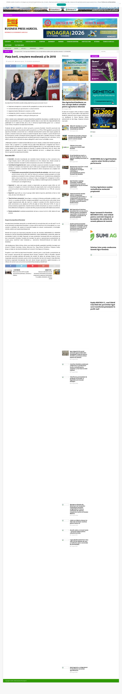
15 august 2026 (74, 176)
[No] (120, 3)
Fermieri (60, 42)
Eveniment (51, 42)
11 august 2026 (74, 372)
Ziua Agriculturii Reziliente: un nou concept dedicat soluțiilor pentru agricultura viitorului (74, 104)
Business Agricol (20, 61)
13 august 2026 (74, 204)
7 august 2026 (74, 535)
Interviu (97, 42)
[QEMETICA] (103, 104)
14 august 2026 (74, 189)
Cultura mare (19, 45)
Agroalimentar (31, 42)
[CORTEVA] (103, 80)
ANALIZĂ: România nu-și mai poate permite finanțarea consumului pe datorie (78, 127)
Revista (16, 48)
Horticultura (86, 42)
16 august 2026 (74, 161)
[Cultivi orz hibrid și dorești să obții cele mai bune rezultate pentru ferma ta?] (65, 522)
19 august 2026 (74, 150)
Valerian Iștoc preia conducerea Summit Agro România (77, 147)
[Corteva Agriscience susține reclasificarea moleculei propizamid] (103, 176)
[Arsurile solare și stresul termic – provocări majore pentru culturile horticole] (65, 531)
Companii (42, 42)
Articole (23, 48)
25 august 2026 (72, 140)
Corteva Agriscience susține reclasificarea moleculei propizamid (101, 189)
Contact (41, 48)
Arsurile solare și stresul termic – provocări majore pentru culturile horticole (79, 531)
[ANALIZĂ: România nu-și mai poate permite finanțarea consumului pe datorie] (65, 127)
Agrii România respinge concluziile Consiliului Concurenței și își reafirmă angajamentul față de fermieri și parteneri (79, 184)
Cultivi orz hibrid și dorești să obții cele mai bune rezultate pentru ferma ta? (78, 522)
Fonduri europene (72, 42)
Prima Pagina (8, 48)
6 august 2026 (74, 672)
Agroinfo (8, 42)
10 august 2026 (74, 383)
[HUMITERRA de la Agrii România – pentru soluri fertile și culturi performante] (103, 146)
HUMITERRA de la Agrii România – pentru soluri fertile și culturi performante (103, 161)
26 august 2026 (67, 109)
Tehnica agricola (108, 42)
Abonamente (33, 48)
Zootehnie (8, 45)
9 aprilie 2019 (10, 61)
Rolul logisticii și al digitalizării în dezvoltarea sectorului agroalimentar (78, 669)
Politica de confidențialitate (109, 2)
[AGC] (103, 128)
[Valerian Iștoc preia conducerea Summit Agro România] (65, 147)
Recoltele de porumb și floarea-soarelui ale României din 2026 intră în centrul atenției (77, 137)
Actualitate (18, 42)
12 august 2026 (74, 231)
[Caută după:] (108, 51)
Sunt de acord (61, 4)
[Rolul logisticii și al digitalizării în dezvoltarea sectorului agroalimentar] (65, 669)
